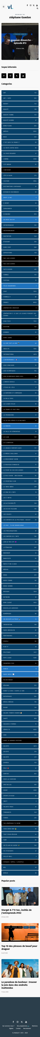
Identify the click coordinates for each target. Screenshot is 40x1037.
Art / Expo (20, 98)
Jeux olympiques (20, 371)
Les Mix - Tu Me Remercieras (20, 525)
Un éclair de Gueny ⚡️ (20, 845)
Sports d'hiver (20, 795)
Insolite (20, 348)
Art (20, 92)
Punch (20, 668)
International (20, 354)
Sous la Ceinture (20, 779)
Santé (20, 718)
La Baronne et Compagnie (20, 393)
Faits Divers (20, 269)
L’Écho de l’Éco (20, 387)
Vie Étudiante (20, 851)
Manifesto (20, 558)
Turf (20, 840)
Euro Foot (20, 247)
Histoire (20, 326)
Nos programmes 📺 (23, 1026)
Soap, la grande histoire (20, 740)
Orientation (20, 624)
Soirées (20, 762)
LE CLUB (20, 437)
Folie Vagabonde (20, 286)
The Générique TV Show (20, 823)
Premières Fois (20, 663)
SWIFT (20, 801)
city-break (20, 164)
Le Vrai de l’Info (20, 492)
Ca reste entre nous (20, 148)
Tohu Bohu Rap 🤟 (20, 829)
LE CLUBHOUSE (20, 442)
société (20, 751)
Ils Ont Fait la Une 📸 (20, 343)
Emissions (8, 891)
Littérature (20, 547)
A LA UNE (7, 927)
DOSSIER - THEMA (17, 927)
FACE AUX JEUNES (20, 258)
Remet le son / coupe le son (20, 691)
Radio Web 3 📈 (20, 674)
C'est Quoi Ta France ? (20, 142)
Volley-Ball (20, 856)
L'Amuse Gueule (20, 382)
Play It (20, 646)
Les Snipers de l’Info (20, 536)
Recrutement (27, 1028)
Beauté (20, 109)
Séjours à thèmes (20, 724)
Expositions (20, 252)
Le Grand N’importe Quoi (20, 448)
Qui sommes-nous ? (8, 1026)
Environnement (20, 230)
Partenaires (20, 635)
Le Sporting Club (20, 481)
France (20, 302)
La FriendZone (20, 415)
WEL (20, 867)
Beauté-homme (20, 120)
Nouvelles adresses (20, 608)
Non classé (20, 602)
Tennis (20, 818)
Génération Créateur (20, 308)
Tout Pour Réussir (20, 834)
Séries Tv (20, 729)
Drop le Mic (20, 197)
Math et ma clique (20, 564)
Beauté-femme (20, 115)
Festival (20, 280)
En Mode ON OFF (20, 219)
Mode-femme (20, 580)
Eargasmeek (20, 208)
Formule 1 (20, 297)
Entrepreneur (20, 225)
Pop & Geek (20, 657)
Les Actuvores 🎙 (20, 503)
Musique (20, 591)
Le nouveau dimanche (20, 34)
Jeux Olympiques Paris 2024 (20, 376)
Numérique (20, 613)
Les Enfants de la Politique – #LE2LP (20, 519)
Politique (20, 652)
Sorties (20, 773)
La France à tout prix (20, 409)
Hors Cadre (20, 337)
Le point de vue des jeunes (20, 470)
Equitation (20, 236)
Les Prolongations (20, 531)
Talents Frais (20, 806)
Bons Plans (20, 126)
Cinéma (20, 159)
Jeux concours (20, 365)
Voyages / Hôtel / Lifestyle (20, 862)
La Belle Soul (20, 398)
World (20, 873)
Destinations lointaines (20, 186)
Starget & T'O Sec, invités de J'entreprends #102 (16, 911)
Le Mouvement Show (20, 459)
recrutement (20, 680)
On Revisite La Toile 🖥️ (20, 619)
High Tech (20, 321)
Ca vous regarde (20, 153)
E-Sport (20, 203)
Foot (20, 291)
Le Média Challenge (20, 453)
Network (20, 597)
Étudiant (20, 241)
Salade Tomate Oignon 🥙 (20, 713)
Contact (18, 1028)
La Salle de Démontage (20, 431)
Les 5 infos (20, 497)
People (20, 641)
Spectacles (20, 784)
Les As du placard (20, 509)
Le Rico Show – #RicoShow (20, 475)
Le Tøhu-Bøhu (20, 486)
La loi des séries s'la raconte (20, 420)
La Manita (20, 426)
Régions (20, 685)
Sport (20, 790)
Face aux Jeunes (20, 263)
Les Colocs (20, 514)
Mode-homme (20, 586)
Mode (20, 575)
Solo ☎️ (20, 768)
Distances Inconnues (20, 192)
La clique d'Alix (20, 404)
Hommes (20, 332)
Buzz (20, 137)
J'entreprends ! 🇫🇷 (20, 359)
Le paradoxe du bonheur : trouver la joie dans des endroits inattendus (19, 985)
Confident (20, 170)
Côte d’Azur (20, 175)
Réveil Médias (20, 702)
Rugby (20, 707)
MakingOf (20, 553)
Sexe (20, 735)
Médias (20, 569)
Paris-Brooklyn (20, 630)
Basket (20, 103)
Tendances (20, 812)
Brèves (20, 131)
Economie (20, 214)
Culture (20, 181)
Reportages (20, 696)
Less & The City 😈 (20, 542)
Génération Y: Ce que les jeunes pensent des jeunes (20, 314)
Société (20, 746)
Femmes (20, 274)
